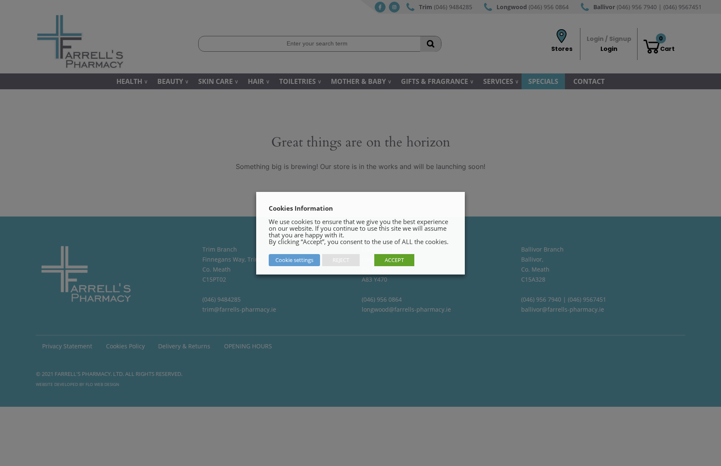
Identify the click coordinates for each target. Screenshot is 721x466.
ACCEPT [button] (394, 260)
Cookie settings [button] (294, 260)
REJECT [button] (341, 260)
